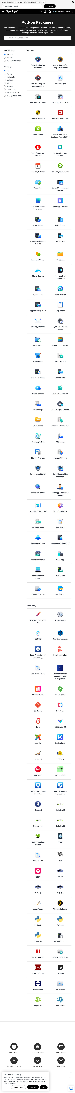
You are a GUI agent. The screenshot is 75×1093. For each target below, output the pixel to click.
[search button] (5, 37)
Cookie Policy (22, 1081)
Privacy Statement (9, 1081)
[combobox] (22, 6)
